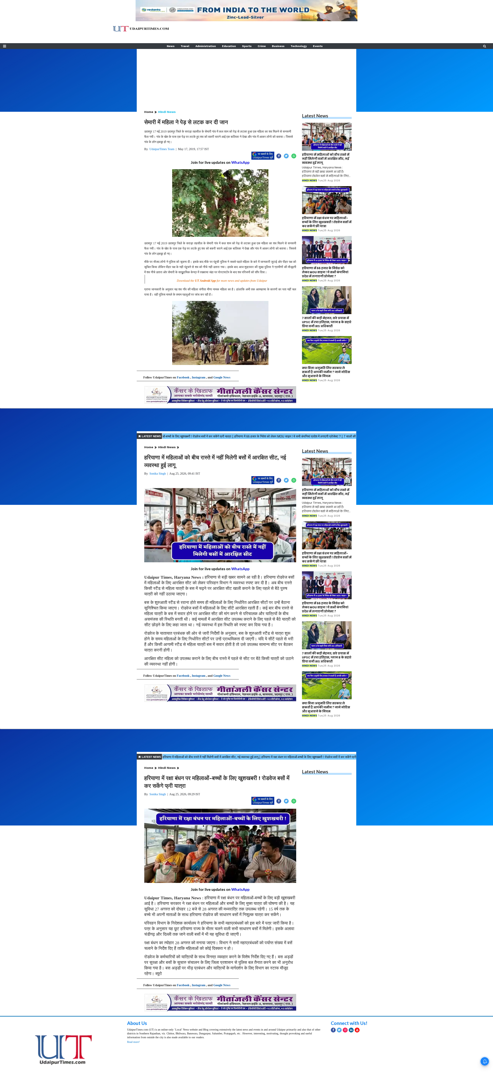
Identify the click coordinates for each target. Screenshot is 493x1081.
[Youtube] (357, 1063)
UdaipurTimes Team (161, 149)
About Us (137, 1056)
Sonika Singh (157, 473)
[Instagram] (345, 1063)
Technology (299, 46)
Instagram (198, 377)
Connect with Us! (349, 1056)
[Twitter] (339, 1063)
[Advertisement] (246, 76)
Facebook (183, 377)
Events (318, 46)
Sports (247, 46)
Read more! (133, 1075)
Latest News (315, 116)
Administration (205, 46)
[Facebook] (333, 1063)
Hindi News (167, 112)
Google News (221, 377)
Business (278, 46)
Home (148, 112)
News (170, 46)
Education (229, 46)
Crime (262, 46)
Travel (185, 46)
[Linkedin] (351, 1063)
